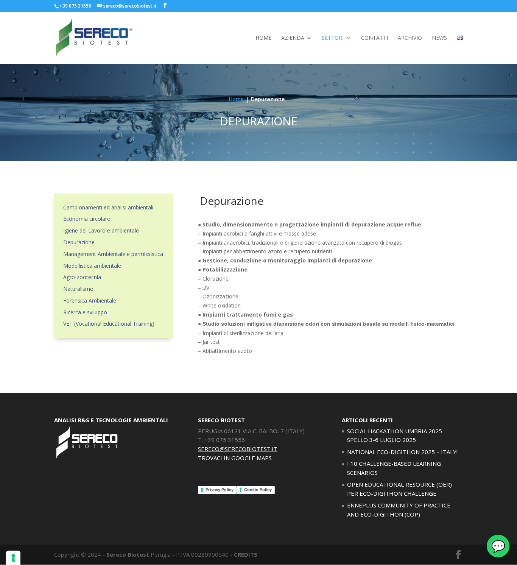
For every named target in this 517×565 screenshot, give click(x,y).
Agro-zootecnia (82, 277)
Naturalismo (78, 288)
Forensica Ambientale (89, 300)
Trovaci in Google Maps (235, 458)
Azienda (292, 38)
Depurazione (79, 242)
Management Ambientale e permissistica (113, 254)
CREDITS (245, 554)
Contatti (374, 38)
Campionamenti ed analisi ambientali (108, 207)
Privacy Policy (220, 489)
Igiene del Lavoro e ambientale (101, 230)
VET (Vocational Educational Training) (108, 323)
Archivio (410, 38)
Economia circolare (86, 218)
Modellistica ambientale (92, 265)
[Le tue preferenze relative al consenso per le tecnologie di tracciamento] (13, 558)
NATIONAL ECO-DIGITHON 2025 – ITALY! (402, 452)
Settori (333, 38)
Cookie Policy (258, 489)
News (439, 38)
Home (263, 38)
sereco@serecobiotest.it (237, 449)
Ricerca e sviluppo (85, 312)
